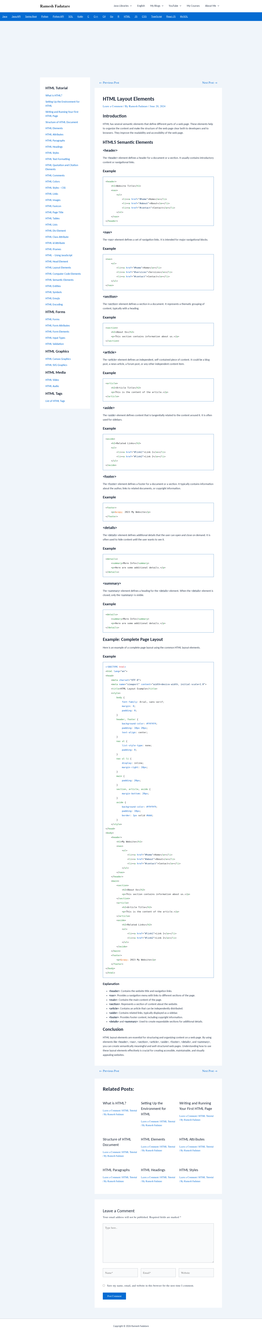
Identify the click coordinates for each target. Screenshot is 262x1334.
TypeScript (156, 16)
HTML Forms (52, 319)
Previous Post (109, 82)
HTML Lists (51, 224)
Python (44, 16)
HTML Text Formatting (57, 159)
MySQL (184, 16)
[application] (130, 6)
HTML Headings (54, 147)
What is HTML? (53, 95)
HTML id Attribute (55, 243)
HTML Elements (54, 128)
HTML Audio (52, 386)
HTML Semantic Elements (59, 280)
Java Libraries (121, 6)
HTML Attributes (54, 134)
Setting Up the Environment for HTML (153, 1108)
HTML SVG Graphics (56, 365)
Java (4, 16)
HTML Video (52, 380)
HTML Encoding (54, 304)
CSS (144, 16)
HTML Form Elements (57, 331)
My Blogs (155, 6)
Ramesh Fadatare (55, 6)
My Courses (193, 6)
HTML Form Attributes (57, 325)
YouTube (173, 6)
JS (136, 16)
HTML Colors (52, 181)
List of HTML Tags (55, 401)
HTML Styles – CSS (55, 188)
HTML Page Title (54, 212)
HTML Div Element (55, 230)
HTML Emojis (52, 298)
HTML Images (52, 200)
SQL (70, 16)
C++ (96, 16)
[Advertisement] (131, 43)
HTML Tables (52, 218)
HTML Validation (54, 344)
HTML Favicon (53, 206)
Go (111, 16)
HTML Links (51, 194)
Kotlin (80, 16)
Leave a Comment (113, 106)
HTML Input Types (55, 338)
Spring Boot (31, 16)
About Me (210, 6)
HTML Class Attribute (57, 237)
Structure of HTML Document (61, 122)
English (141, 6)
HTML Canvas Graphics (58, 359)
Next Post (209, 82)
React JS (171, 16)
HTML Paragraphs (55, 140)
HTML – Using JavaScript (58, 255)
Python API (58, 16)
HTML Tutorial (129, 1110)
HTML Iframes (53, 249)
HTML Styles (52, 153)
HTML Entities (53, 286)
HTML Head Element (56, 261)
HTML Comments (55, 175)
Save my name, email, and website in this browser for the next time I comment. (150, 1285)
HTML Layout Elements (58, 267)
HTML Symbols (53, 292)
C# (104, 16)
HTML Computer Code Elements (63, 274)
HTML (127, 16)
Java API (16, 16)
